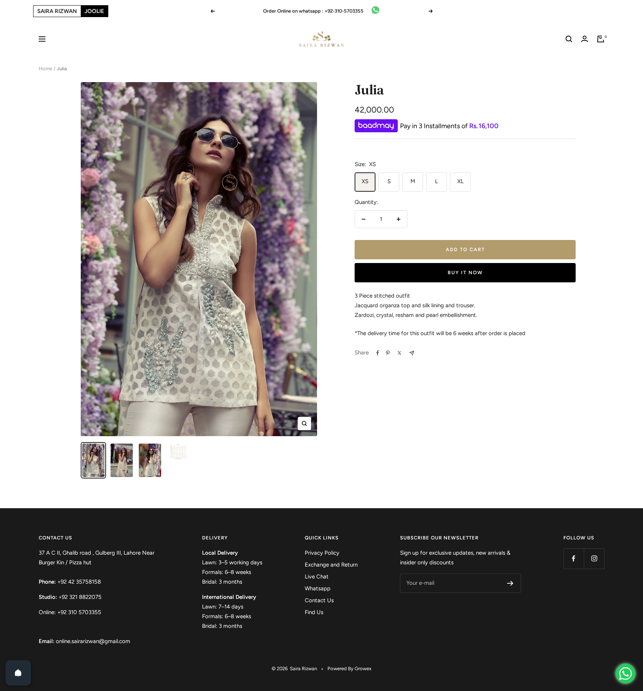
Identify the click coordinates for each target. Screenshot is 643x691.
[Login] (584, 39)
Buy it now (465, 272)
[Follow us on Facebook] (573, 558)
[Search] (569, 39)
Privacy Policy (322, 552)
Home (45, 68)
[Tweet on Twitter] (399, 353)
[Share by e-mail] (411, 353)
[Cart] (600, 39)
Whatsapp (317, 588)
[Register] (510, 583)
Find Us (314, 612)
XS (365, 181)
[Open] (18, 672)
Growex (363, 668)
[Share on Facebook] (377, 353)
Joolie (94, 11)
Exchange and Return (331, 564)
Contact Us (319, 600)
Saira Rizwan (57, 11)
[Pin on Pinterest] (388, 353)
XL (460, 181)
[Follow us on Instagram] (594, 558)
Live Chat (317, 576)
